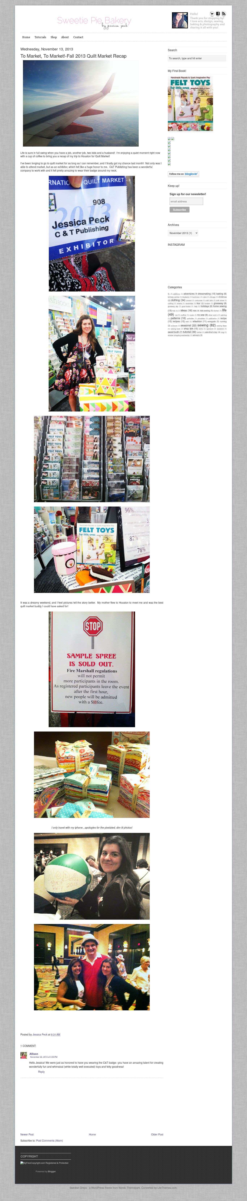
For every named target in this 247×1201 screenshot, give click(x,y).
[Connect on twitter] (212, 15)
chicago (212, 297)
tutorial (187, 332)
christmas (222, 296)
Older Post (157, 1134)
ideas (184, 310)
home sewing (220, 306)
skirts (201, 328)
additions (176, 294)
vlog (222, 332)
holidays (205, 306)
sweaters (220, 328)
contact (189, 300)
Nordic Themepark (129, 1187)
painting (224, 315)
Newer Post (27, 1134)
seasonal (186, 325)
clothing (175, 300)
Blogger (52, 1171)
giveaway (218, 303)
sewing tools (175, 328)
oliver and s (212, 315)
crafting (170, 303)
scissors (174, 325)
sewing (202, 324)
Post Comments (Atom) (49, 1140)
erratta (179, 303)
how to (174, 310)
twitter (199, 332)
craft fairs (209, 300)
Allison (33, 1054)
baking (219, 293)
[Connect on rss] (224, 15)
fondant (207, 303)
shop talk (188, 328)
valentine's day (211, 332)
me (176, 315)
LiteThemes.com (167, 1187)
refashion (197, 321)
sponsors (209, 328)
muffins (183, 315)
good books (186, 306)
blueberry (185, 297)
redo (187, 321)
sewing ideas (222, 325)
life (224, 309)
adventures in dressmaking (197, 293)
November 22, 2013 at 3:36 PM (43, 1056)
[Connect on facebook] (218, 15)
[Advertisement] (195, 364)
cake (204, 297)
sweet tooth (173, 331)
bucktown (196, 297)
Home (26, 37)
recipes (176, 321)
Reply (41, 1071)
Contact (78, 37)
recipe (223, 318)
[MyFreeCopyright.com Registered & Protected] (44, 1162)
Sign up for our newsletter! (188, 194)
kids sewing (205, 310)
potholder (190, 318)
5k (169, 294)
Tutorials (40, 37)
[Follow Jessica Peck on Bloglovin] (183, 175)
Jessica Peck (40, 1034)
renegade (211, 321)
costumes (198, 300)
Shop (54, 37)
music (191, 315)
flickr (198, 303)
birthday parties (173, 297)
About (65, 37)
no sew (201, 314)
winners (196, 335)
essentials (189, 303)
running (223, 321)
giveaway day (173, 306)
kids (194, 310)
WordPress (97, 1187)
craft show (220, 300)
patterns (175, 318)
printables (201, 318)
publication (213, 318)
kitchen (216, 310)
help (195, 306)
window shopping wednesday (179, 335)
